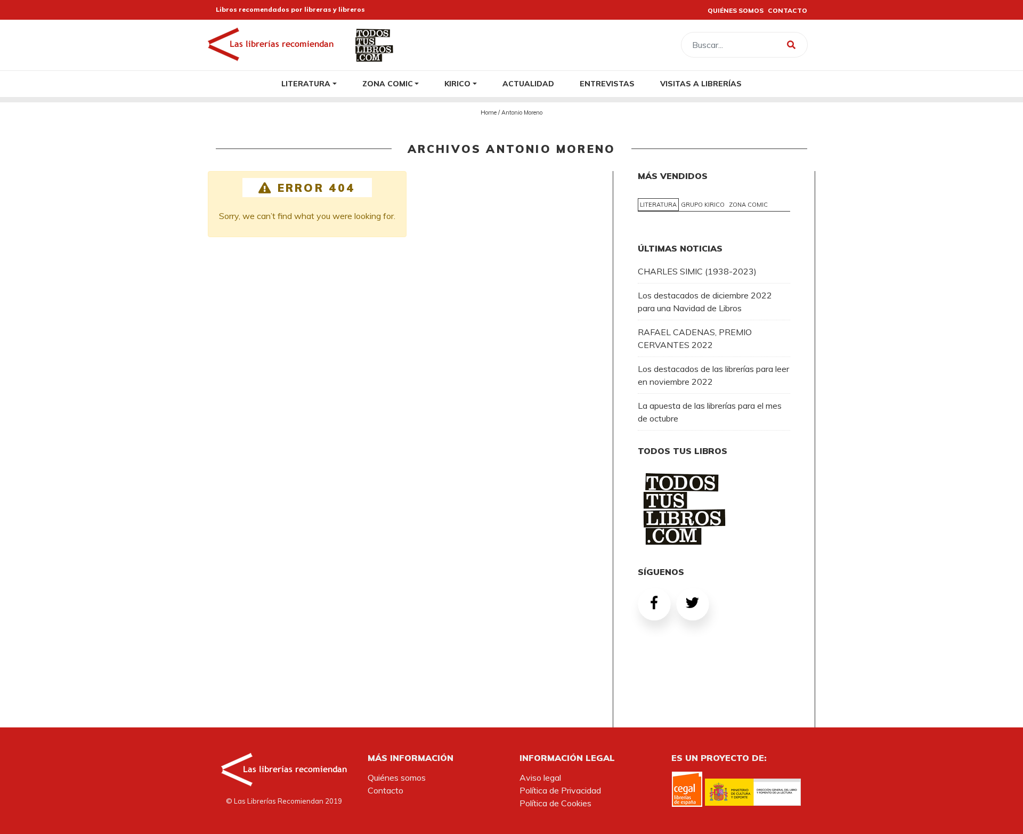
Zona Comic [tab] (748, 204)
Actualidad (528, 83)
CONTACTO (787, 10)
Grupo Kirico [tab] (703, 204)
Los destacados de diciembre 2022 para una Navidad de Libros (705, 301)
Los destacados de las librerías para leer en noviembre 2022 (713, 375)
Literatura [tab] (658, 204)
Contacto (385, 790)
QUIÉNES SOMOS (736, 10)
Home (489, 112)
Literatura (305, 83)
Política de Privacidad (560, 790)
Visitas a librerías (701, 83)
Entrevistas (607, 83)
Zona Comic (387, 83)
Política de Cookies (555, 803)
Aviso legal (540, 777)
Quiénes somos (397, 777)
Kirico (457, 83)
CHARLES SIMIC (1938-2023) (697, 271)
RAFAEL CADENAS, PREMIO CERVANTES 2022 (695, 338)
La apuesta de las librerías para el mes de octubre (710, 412)
